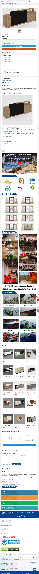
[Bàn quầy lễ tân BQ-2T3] (31, 370)
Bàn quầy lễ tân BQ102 (19, 376)
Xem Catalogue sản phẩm (19, 46)
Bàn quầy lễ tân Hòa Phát (11, 88)
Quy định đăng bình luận (7, 464)
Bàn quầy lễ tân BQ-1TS (8, 376)
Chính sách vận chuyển (5, 530)
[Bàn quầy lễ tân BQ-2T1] (19, 419)
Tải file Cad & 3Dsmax (19, 48)
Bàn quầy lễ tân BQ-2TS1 (19, 392)
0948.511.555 (6, 559)
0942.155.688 (16, 559)
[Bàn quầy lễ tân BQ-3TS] (19, 354)
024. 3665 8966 (11, 557)
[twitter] (15, 516)
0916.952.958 (11, 484)
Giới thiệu (13, 512)
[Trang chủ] (2, 1)
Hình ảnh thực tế (8, 512)
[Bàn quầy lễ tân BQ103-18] (31, 354)
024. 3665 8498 (5, 557)
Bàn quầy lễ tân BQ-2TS (11, 151)
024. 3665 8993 (17, 557)
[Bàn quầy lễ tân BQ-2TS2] (19, 403)
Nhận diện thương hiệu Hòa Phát (6, 522)
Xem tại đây (12, 42)
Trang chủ (3, 3)
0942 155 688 (16, 482)
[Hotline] (38, 300)
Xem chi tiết (12, 43)
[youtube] (20, 516)
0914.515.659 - (6, 484)
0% (32, 435)
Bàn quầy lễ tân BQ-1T (8, 392)
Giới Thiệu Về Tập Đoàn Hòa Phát (6, 525)
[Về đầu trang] (38, 310)
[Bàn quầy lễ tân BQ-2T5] (31, 419)
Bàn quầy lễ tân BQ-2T (8, 409)
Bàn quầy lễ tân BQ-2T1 (19, 425)
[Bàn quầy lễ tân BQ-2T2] (8, 419)
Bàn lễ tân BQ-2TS (6, 477)
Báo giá (3, 513)
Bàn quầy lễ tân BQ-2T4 (31, 392)
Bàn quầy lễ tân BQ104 (31, 409)
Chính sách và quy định (30, 512)
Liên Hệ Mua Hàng (4, 521)
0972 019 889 (11, 482)
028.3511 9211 (6, 564)
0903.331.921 (16, 484)
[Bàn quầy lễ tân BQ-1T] (8, 386)
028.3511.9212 (11, 564)
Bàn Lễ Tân (16, 3)
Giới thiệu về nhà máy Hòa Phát (6, 520)
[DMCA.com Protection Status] (19, 549)
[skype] (24, 516)
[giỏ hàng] (38, 297)
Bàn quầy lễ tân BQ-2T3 (31, 376)
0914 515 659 (30, 572)
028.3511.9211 (13, 537)
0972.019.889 (11, 559)
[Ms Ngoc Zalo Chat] (38, 303)
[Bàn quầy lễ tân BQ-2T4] (31, 386)
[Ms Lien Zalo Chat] (38, 305)
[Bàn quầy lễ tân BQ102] (19, 370)
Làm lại (18, 464)
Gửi (14, 464)
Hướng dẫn (18, 512)
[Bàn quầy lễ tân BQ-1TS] (8, 370)
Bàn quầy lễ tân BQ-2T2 (8, 425)
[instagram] (17, 516)
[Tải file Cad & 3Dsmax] (19, 486)
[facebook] (22, 516)
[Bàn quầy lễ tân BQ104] (31, 403)
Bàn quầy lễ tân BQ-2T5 (31, 425)
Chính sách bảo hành (4, 529)
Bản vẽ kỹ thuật (7, 513)
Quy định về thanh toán (5, 533)
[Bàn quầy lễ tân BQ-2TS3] (8, 354)
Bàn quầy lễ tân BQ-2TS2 (19, 409)
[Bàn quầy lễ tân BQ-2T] (8, 403)
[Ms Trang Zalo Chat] (38, 308)
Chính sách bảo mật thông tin (6, 528)
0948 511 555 (5, 482)
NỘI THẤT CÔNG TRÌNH (9, 3)
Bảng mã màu (23, 512)
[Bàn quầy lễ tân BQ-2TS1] (19, 386)
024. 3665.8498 (12, 536)
